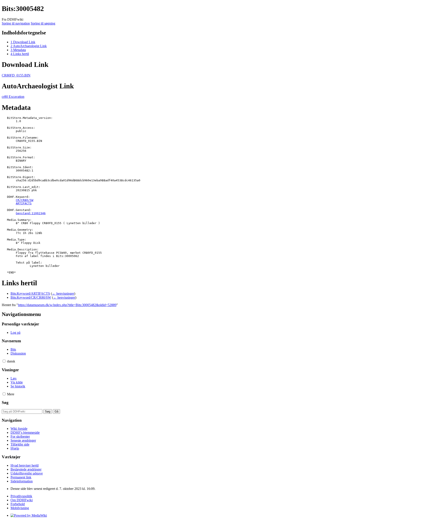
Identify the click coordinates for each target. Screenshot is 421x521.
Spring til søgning (43, 23)
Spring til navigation (16, 23)
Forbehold (18, 504)
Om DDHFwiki (22, 500)
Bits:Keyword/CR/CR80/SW (31, 297)
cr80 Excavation (13, 96)
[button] (4, 361)
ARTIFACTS (24, 203)
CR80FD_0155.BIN (16, 75)
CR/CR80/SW (24, 200)
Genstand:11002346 (31, 213)
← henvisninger (63, 293)
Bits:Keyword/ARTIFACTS (30, 293)
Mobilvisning (20, 508)
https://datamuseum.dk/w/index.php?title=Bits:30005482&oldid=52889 (67, 305)
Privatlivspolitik (21, 496)
